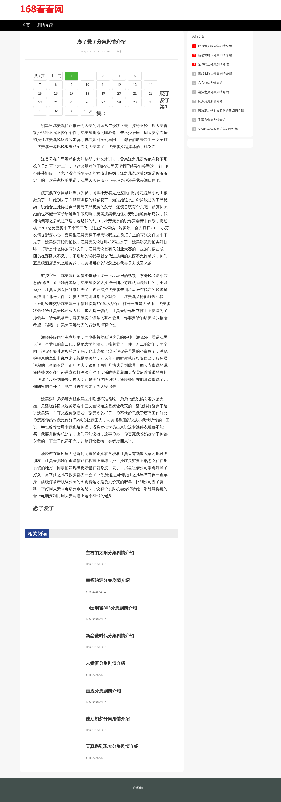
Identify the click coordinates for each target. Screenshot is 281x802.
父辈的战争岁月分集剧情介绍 (215, 129)
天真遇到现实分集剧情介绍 (112, 746)
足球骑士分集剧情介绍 (211, 64)
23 (40, 102)
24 (56, 102)
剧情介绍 (45, 25)
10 (87, 85)
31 (40, 111)
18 (87, 93)
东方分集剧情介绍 (208, 83)
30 (150, 102)
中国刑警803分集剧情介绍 (111, 607)
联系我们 (138, 787)
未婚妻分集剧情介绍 (105, 663)
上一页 (56, 76)
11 (103, 85)
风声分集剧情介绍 (208, 101)
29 (135, 102)
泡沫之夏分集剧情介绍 (211, 92)
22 (150, 93)
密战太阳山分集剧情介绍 (212, 73)
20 (119, 93)
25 (71, 102)
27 (103, 102)
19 (103, 93)
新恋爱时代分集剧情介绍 (110, 635)
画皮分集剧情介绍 (103, 690)
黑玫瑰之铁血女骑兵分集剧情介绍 (218, 110)
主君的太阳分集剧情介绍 (110, 552)
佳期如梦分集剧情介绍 (108, 718)
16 (56, 93)
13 (135, 85)
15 (40, 93)
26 (87, 102)
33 (71, 111)
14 (150, 85)
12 (119, 85)
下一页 (87, 111)
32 (56, 111)
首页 (26, 25)
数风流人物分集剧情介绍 (212, 46)
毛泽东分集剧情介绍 (209, 119)
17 (71, 93)
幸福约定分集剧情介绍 (108, 580)
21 (135, 93)
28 (119, 102)
